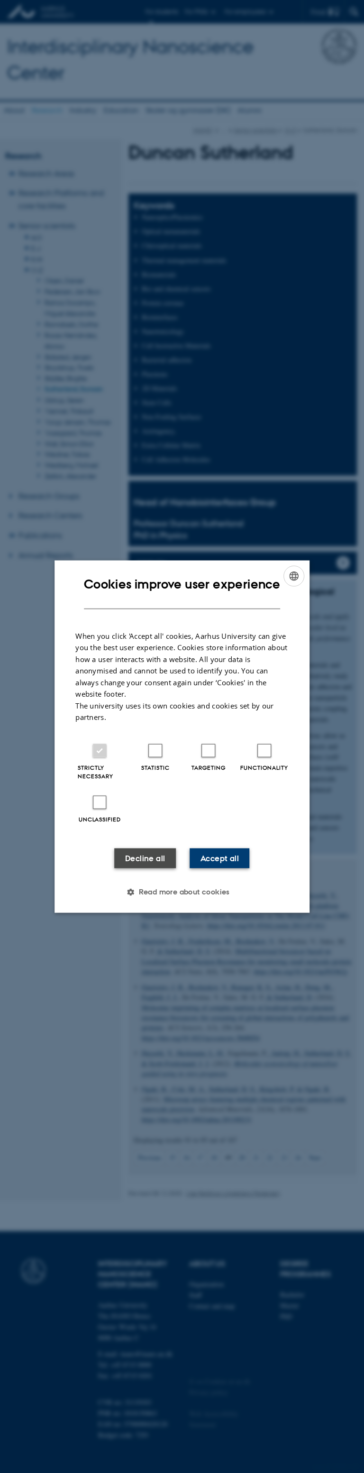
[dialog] (182, 737)
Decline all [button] (145, 858)
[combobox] (294, 576)
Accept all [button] (219, 858)
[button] (182, 891)
